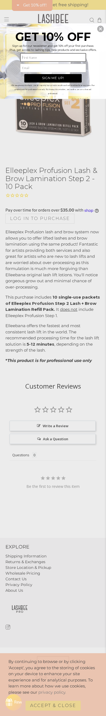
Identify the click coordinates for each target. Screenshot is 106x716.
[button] (100, 29)
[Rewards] (13, 702)
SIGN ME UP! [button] (53, 78)
